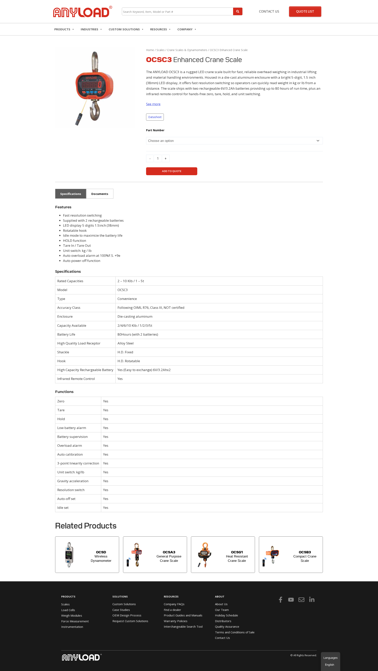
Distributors (223, 621)
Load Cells (68, 610)
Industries (89, 29)
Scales (161, 50)
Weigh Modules (71, 615)
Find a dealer (172, 610)
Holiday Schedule (226, 615)
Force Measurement (75, 621)
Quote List (305, 11)
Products (62, 29)
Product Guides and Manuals (183, 615)
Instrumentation (72, 627)
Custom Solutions (124, 29)
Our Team (222, 610)
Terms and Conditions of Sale (235, 632)
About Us (221, 604)
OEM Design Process (126, 615)
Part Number (155, 130)
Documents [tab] (99, 194)
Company (185, 29)
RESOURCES (158, 29)
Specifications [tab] (70, 194)
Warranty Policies (175, 621)
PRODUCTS (68, 596)
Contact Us (269, 11)
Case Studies (121, 610)
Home (150, 50)
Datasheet (155, 117)
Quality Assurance (227, 626)
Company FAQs (174, 604)
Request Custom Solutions (130, 621)
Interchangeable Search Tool (183, 626)
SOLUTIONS (120, 596)
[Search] (237, 11)
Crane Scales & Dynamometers (187, 50)
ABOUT (219, 596)
